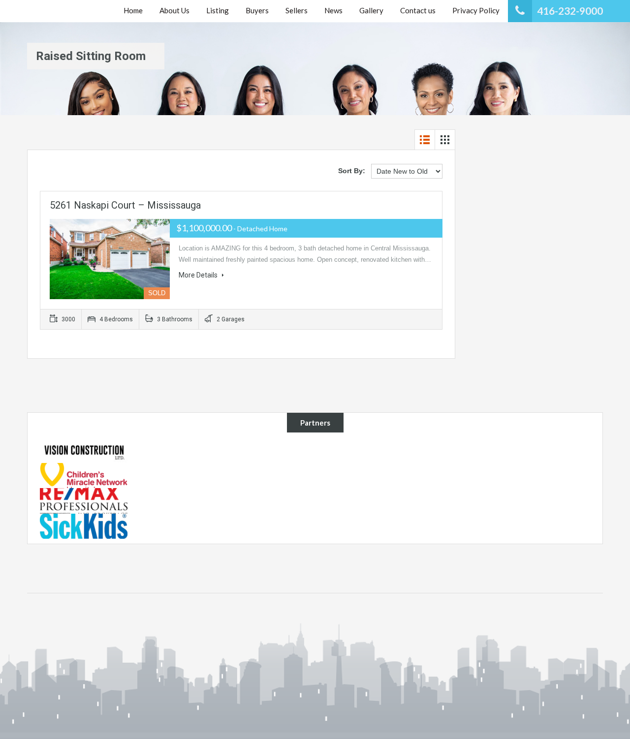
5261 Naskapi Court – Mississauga (125, 205)
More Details (199, 275)
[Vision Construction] (83, 450)
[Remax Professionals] (83, 500)
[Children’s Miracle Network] (83, 475)
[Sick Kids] (83, 525)
